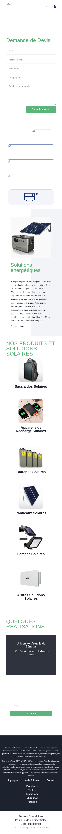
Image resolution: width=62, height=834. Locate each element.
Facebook (32, 786)
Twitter (32, 790)
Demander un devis (41, 109)
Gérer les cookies (31, 823)
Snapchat (31, 798)
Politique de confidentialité (31, 820)
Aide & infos (32, 780)
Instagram (32, 794)
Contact (51, 780)
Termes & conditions (31, 816)
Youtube (32, 802)
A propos (13, 780)
